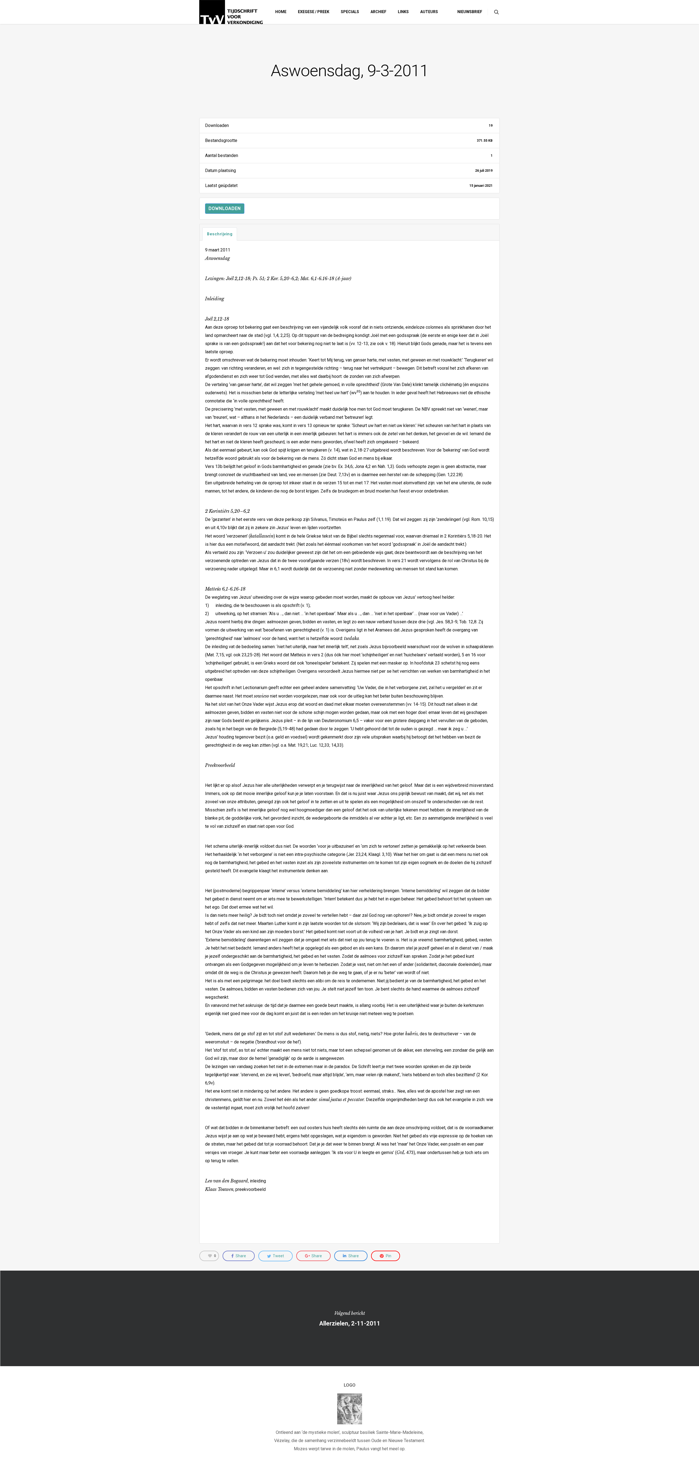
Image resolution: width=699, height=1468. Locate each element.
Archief (378, 12)
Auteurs (429, 12)
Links (403, 12)
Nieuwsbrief (469, 12)
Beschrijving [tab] (219, 234)
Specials (350, 12)
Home (280, 12)
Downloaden (225, 208)
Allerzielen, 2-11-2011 (349, 1318)
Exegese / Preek (313, 12)
